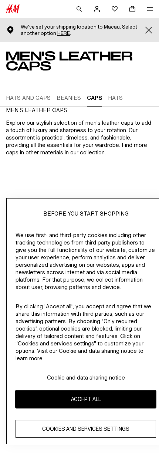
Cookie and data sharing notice (86, 377)
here (63, 33)
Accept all (86, 399)
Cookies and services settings (85, 429)
